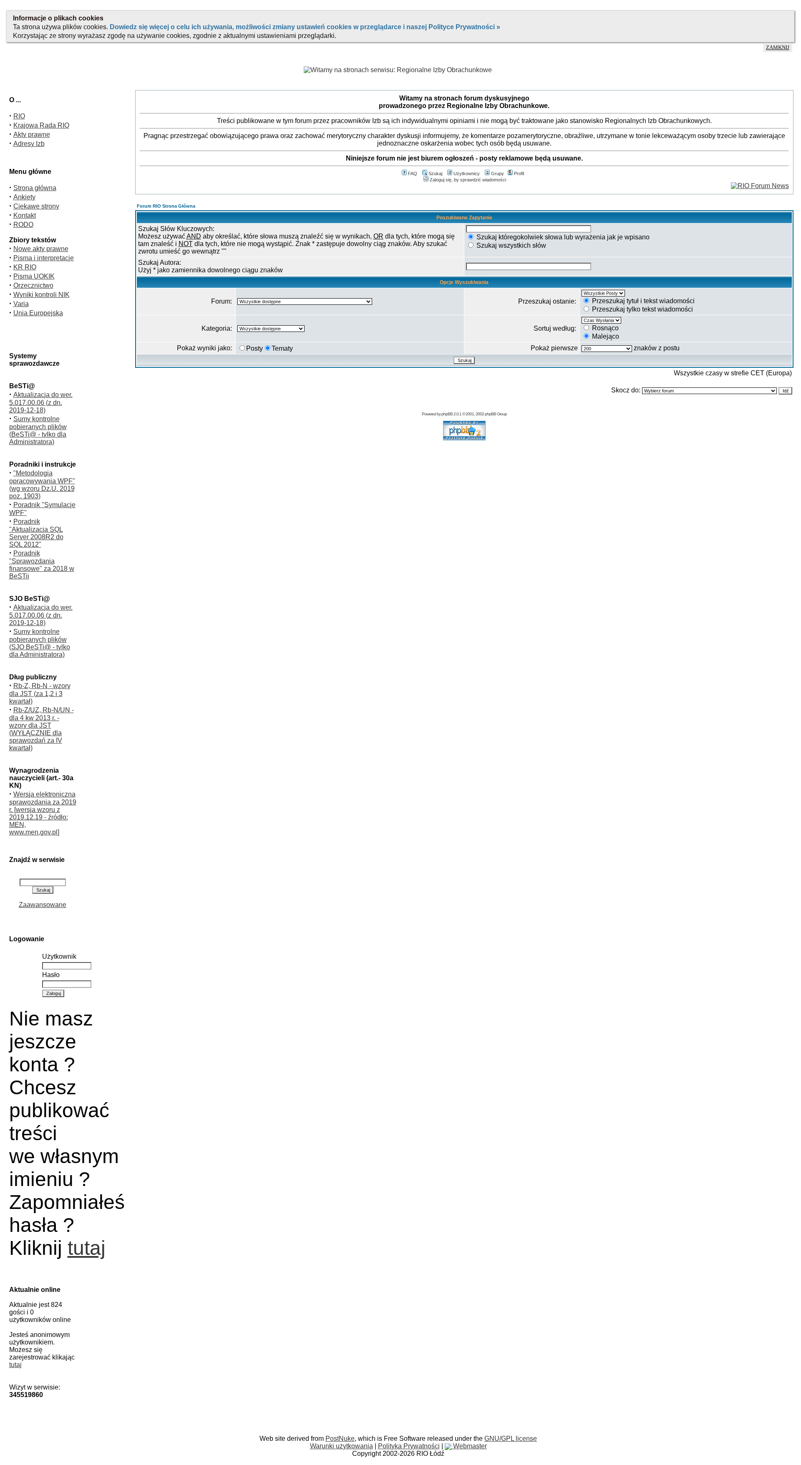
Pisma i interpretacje (43, 257)
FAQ (412, 173)
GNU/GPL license (510, 1438)
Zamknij (777, 47)
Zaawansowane (42, 904)
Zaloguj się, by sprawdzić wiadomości (468, 179)
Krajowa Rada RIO (41, 125)
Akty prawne (31, 134)
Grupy (497, 173)
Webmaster (469, 1446)
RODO (23, 224)
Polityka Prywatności (409, 1446)
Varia (21, 303)
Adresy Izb (29, 143)
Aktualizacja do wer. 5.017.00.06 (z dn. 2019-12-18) (41, 402)
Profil (519, 173)
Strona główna (34, 187)
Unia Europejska (38, 313)
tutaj (87, 1248)
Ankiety (24, 197)
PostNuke (340, 1438)
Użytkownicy (466, 173)
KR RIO (24, 267)
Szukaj (435, 173)
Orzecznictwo (33, 285)
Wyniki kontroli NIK (41, 294)
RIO (19, 116)
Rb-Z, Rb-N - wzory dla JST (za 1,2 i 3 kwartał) (40, 693)
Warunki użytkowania (341, 1446)
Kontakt (24, 215)
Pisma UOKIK (34, 276)
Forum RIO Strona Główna (166, 206)
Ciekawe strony (36, 206)
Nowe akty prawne (40, 248)
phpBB (447, 414)
